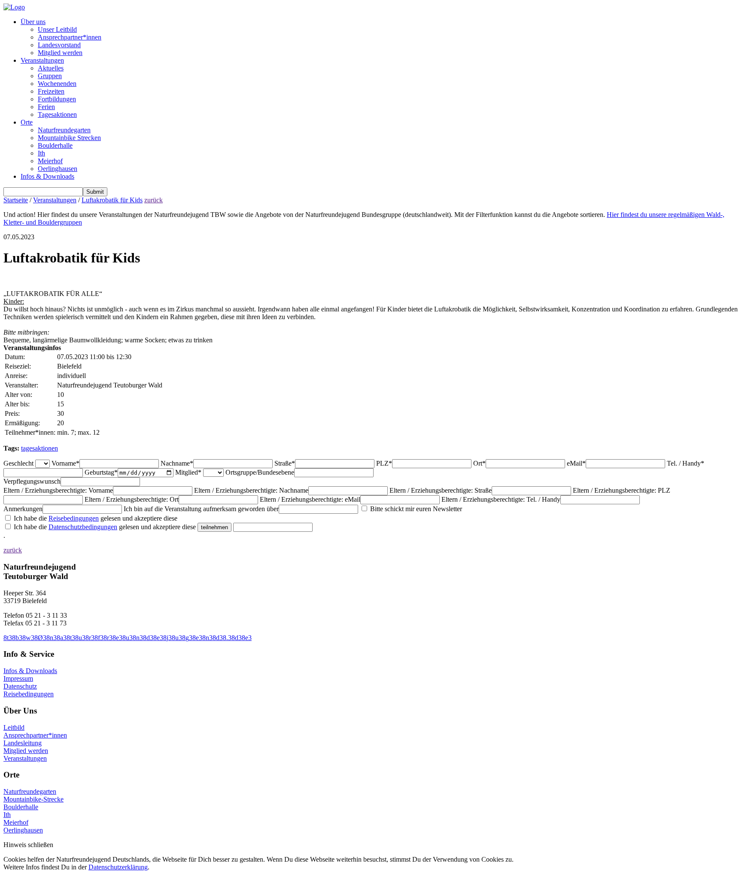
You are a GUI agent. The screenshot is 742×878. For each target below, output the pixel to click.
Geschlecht (18, 463)
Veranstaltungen (42, 60)
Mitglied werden (60, 52)
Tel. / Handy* (685, 463)
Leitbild (13, 727)
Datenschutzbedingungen (83, 526)
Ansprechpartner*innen (69, 37)
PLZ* (384, 463)
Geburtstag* (101, 472)
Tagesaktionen (57, 114)
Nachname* (177, 463)
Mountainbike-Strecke (33, 799)
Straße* (284, 463)
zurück (153, 200)
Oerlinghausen (57, 168)
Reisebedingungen (74, 518)
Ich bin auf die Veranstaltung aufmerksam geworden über (201, 508)
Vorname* (65, 463)
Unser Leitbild (57, 29)
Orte (27, 122)
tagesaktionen (39, 448)
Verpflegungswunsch (32, 481)
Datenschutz (20, 686)
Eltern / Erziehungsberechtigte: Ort (132, 499)
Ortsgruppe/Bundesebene (259, 472)
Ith (41, 153)
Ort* (479, 463)
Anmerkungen (23, 508)
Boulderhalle (55, 145)
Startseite (15, 200)
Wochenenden (57, 83)
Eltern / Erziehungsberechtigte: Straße (440, 490)
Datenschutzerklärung (118, 867)
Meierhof (50, 161)
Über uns (33, 21)
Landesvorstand (59, 45)
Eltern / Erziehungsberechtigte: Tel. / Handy (500, 499)
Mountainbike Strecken (69, 137)
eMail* (576, 463)
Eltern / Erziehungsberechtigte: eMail (310, 499)
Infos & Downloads (47, 176)
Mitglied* (188, 472)
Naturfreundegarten (64, 130)
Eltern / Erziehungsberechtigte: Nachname (251, 490)
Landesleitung (22, 743)
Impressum (18, 678)
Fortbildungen (57, 99)
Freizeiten (51, 91)
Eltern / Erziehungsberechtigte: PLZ (621, 490)
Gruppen (50, 75)
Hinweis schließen (28, 844)
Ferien (46, 106)
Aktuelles (51, 68)
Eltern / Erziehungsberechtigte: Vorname (58, 490)
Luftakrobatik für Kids (112, 200)
